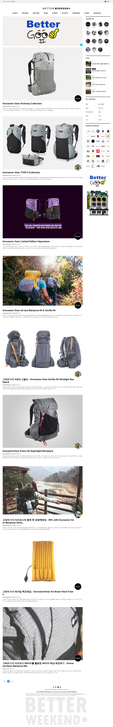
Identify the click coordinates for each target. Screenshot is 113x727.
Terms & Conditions (52, 689)
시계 (99, 116)
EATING (54, 13)
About (46, 689)
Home (4, 1)
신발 (99, 112)
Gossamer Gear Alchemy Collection (22, 103)
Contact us (65, 689)
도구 (87, 119)
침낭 (87, 108)
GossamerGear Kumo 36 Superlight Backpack (28, 451)
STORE (86, 13)
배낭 (87, 104)
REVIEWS (25, 13)
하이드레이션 (89, 112)
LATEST (15, 13)
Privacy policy (60, 689)
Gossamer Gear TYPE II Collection (21, 172)
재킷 (87, 116)
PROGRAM (76, 13)
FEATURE (36, 13)
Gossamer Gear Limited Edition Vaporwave (26, 241)
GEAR (46, 13)
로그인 (7, 1)
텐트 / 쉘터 (101, 104)
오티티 (100, 119)
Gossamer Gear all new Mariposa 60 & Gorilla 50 (29, 310)
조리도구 (100, 108)
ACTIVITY (65, 13)
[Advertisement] (98, 227)
